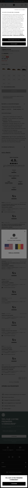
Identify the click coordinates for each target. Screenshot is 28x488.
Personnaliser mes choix (14, 39)
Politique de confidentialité (18, 35)
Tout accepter (14, 43)
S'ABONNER (14, 483)
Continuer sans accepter (19, 9)
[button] (26, 476)
